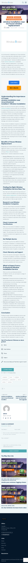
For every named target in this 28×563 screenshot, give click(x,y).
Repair (9, 505)
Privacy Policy (12, 372)
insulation (17, 17)
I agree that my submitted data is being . (12, 445)
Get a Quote (14, 88)
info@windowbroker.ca (7, 532)
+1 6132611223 (5, 535)
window (4, 382)
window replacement (10, 61)
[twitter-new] (5, 418)
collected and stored (8, 446)
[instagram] (10, 418)
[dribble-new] (8, 418)
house (10, 377)
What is (8, 152)
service (19, 379)
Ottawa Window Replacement (14, 19)
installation (16, 377)
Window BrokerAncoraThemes (8, 559)
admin (5, 414)
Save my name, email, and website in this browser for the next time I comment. (14, 433)
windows (10, 382)
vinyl (13, 505)
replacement (12, 379)
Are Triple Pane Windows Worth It (10, 479)
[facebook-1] (3, 418)
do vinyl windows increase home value (14, 508)
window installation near (10, 100)
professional (5, 379)
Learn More (14, 82)
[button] (26, 2)
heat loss (10, 17)
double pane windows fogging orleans (13, 482)
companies (4, 377)
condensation (5, 480)
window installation (6, 108)
